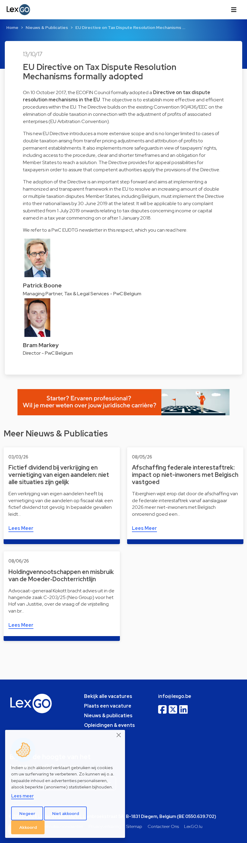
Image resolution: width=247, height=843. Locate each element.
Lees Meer (20, 528)
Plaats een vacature (107, 706)
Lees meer (22, 796)
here (181, 230)
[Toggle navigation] (233, 10)
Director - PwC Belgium (48, 353)
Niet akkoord (65, 813)
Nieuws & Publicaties (47, 27)
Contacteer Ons (163, 826)
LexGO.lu (193, 826)
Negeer (27, 813)
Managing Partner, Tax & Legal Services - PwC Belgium (82, 293)
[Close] (119, 735)
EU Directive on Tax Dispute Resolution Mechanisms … (130, 27)
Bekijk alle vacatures (108, 696)
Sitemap (134, 826)
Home (12, 27)
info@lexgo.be (174, 696)
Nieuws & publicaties (108, 715)
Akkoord (28, 827)
